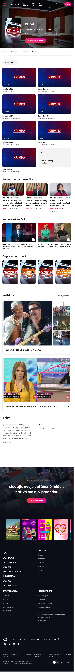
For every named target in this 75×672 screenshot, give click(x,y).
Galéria (34, 52)
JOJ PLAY (8, 557)
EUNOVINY (7, 611)
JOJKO (7, 567)
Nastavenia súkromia (37, 655)
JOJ (5, 553)
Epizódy (14, 52)
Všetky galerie (63, 296)
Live (11, 4)
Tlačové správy (44, 596)
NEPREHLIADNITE (45, 591)
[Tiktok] (18, 644)
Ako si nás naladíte (45, 603)
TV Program (25, 4)
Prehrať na (32, 40)
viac (64, 34)
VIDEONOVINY (8, 607)
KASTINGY (9, 576)
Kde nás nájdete (44, 607)
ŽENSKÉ (41, 555)
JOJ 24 (33, 4)
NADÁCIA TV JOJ (13, 571)
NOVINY (6, 596)
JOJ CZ (7, 581)
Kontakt (68, 655)
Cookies (28, 655)
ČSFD (27, 29)
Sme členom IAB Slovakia (54, 655)
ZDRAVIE (41, 566)
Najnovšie (9, 62)
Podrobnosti (24, 52)
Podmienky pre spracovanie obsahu (11, 655)
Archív (17, 4)
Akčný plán (42, 621)
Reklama (41, 599)
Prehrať (34, 500)
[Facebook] (5, 644)
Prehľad (5, 52)
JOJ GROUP (10, 585)
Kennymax (15, 663)
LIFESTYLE (42, 550)
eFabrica (30, 663)
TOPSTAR (41, 559)
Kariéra (41, 611)
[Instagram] (9, 644)
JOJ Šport (40, 4)
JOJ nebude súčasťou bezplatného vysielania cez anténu (51, 616)
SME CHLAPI (42, 563)
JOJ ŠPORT (9, 562)
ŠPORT (5, 603)
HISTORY (41, 570)
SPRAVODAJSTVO (11, 591)
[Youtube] (14, 644)
